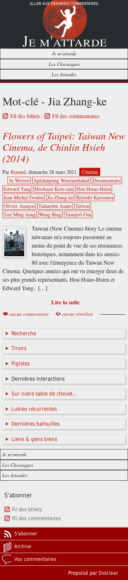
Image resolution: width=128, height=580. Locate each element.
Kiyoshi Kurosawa (95, 197)
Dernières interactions (38, 379)
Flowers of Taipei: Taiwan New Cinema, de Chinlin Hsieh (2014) (63, 147)
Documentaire (107, 180)
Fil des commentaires (76, 116)
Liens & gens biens (34, 439)
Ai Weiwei (19, 180)
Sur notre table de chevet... (44, 394)
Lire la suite (65, 302)
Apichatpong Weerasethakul (61, 180)
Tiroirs (19, 348)
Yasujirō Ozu (78, 214)
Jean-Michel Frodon (24, 197)
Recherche (23, 333)
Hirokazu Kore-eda (53, 189)
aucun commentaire (29, 313)
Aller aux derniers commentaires (64, 3)
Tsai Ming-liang (20, 214)
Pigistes (20, 363)
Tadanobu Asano (55, 206)
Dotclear (108, 573)
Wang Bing (50, 214)
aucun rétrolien (77, 313)
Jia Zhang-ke (60, 197)
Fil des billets (25, 116)
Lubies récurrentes (34, 409)
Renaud (18, 172)
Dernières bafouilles (35, 424)
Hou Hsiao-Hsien (93, 189)
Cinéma (89, 172)
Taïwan (82, 206)
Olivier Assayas (19, 206)
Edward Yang (17, 189)
